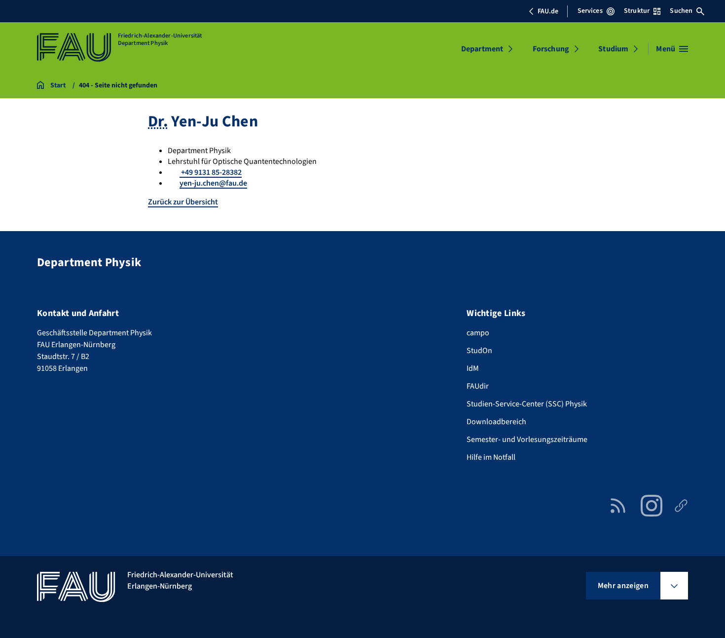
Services (590, 11)
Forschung (551, 48)
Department (482, 48)
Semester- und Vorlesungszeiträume (527, 439)
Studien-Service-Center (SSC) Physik (527, 404)
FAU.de (548, 11)
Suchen (681, 11)
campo (478, 332)
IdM (473, 368)
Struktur (637, 11)
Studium (613, 48)
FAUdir (478, 386)
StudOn (479, 350)
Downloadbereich (496, 421)
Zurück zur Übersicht (183, 202)
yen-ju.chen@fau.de (213, 183)
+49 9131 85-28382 (211, 172)
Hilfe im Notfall (491, 457)
